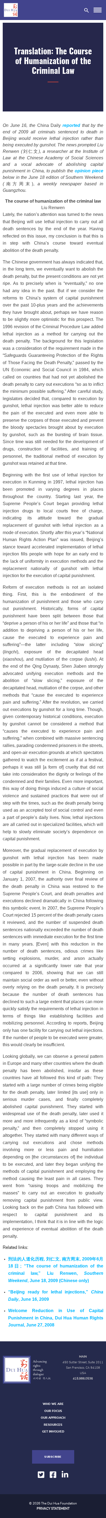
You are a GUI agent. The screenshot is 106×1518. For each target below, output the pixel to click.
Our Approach (53, 1417)
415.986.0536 (83, 1378)
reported (71, 125)
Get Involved (53, 1431)
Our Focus (53, 1411)
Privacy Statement (53, 1508)
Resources (53, 1424)
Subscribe (52, 1457)
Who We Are (53, 1403)
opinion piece (89, 171)
